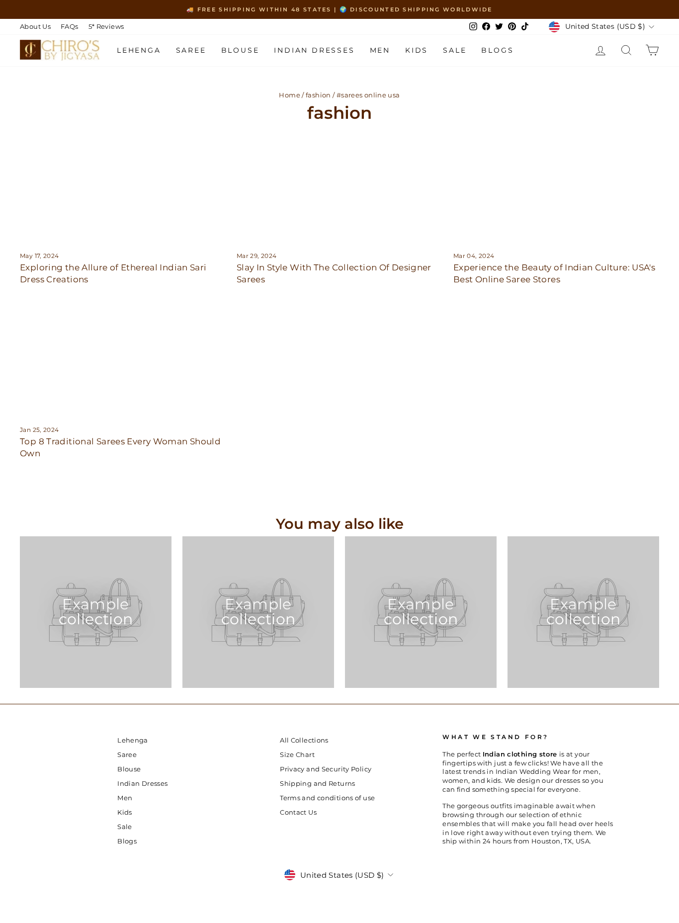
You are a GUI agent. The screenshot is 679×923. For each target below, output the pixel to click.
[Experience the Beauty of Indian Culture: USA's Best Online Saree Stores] (556, 184)
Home (289, 95)
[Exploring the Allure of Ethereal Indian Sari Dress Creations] (123, 184)
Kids (416, 50)
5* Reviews (106, 26)
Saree (191, 50)
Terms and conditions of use (327, 798)
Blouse (240, 50)
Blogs (497, 50)
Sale (454, 50)
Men (380, 50)
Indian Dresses (314, 50)
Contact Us (298, 812)
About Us (35, 26)
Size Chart (297, 754)
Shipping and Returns (317, 783)
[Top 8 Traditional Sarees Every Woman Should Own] (123, 359)
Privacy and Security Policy (325, 769)
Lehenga (139, 50)
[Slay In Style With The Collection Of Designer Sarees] (339, 184)
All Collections (304, 740)
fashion (318, 95)
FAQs (70, 26)
